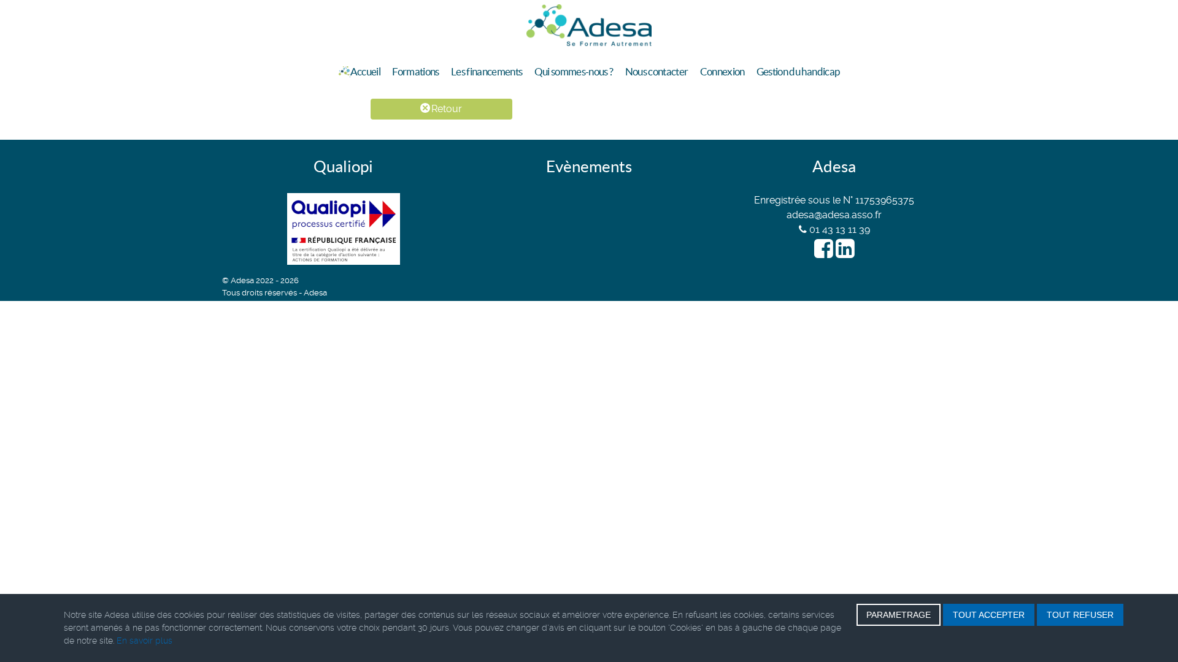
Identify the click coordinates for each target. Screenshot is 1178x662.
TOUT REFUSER (1080, 615)
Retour (445, 109)
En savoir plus (144, 640)
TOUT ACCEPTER (989, 615)
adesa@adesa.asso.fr (834, 215)
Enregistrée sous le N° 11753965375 (834, 200)
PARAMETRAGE (898, 615)
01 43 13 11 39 (838, 229)
